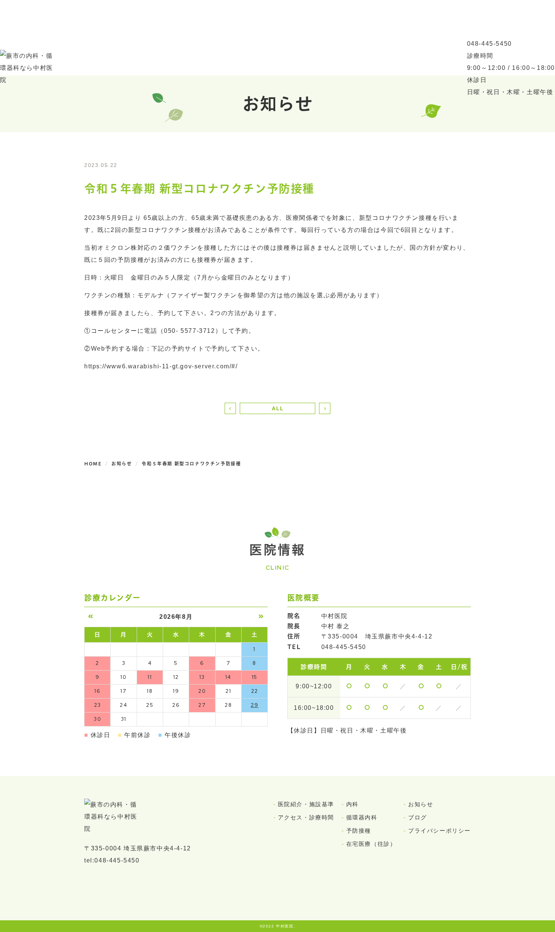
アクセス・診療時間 (306, 817)
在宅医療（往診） (371, 844)
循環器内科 (362, 817)
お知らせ (420, 804)
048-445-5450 (489, 43)
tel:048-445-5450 (112, 860)
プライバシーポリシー (439, 830)
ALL (278, 408)
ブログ (417, 817)
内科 (352, 804)
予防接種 (358, 830)
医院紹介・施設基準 (306, 804)
